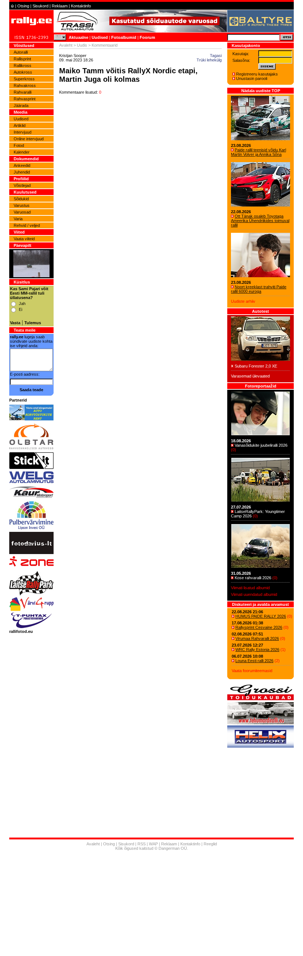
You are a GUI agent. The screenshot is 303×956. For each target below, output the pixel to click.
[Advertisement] (151, 904)
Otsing (23, 6)
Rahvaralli (22, 92)
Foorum (147, 37)
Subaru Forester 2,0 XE (256, 366)
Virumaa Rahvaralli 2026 (257, 638)
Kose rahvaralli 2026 (253, 578)
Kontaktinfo (81, 6)
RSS (141, 844)
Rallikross (22, 65)
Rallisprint (22, 59)
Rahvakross (25, 85)
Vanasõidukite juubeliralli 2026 (261, 445)
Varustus (22, 205)
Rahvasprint (24, 99)
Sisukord (40, 6)
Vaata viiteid (24, 239)
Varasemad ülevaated (250, 376)
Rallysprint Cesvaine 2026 (258, 627)
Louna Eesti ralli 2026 (254, 660)
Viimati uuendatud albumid (254, 594)
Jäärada (21, 105)
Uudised (100, 37)
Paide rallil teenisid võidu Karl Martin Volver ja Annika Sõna (258, 152)
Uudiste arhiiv (243, 301)
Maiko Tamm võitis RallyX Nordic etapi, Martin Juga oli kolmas (128, 75)
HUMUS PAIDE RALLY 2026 (260, 616)
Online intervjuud (29, 139)
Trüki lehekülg (209, 60)
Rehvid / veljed (27, 225)
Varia (18, 219)
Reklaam (60, 6)
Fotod (19, 145)
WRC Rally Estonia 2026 (257, 649)
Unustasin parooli (251, 78)
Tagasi (216, 55)
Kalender (22, 152)
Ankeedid (22, 165)
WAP (153, 844)
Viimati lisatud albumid (250, 588)
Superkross (24, 79)
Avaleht (65, 45)
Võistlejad (22, 185)
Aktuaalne (78, 37)
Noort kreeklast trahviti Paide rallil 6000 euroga (258, 289)
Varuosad (22, 212)
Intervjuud (22, 132)
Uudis (82, 45)
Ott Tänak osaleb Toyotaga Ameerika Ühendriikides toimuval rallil (260, 220)
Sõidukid (21, 199)
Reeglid (210, 844)
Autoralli (21, 52)
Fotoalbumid (123, 37)
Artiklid (19, 125)
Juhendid (22, 172)
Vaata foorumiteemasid (252, 670)
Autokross (23, 72)
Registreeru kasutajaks (257, 74)
